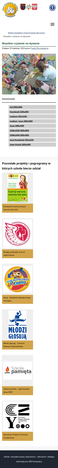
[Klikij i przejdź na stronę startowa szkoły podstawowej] (10, 10)
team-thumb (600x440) (20, 144)
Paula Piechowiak (39, 48)
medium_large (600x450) (21, 121)
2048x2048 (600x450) (19, 135)
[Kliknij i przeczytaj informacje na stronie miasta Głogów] (28, 10)
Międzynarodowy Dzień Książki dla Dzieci (26, 33)
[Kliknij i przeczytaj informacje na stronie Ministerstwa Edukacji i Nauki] (34, 10)
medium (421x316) (18, 116)
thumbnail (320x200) (19, 112)
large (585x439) (17, 126)
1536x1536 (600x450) (19, 130)
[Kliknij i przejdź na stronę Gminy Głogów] (23, 10)
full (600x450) (16, 107)
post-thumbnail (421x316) (22, 140)
